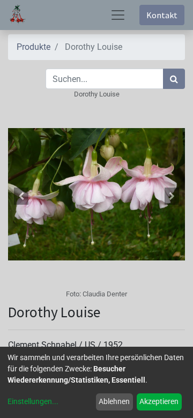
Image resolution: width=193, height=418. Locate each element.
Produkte (33, 47)
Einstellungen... (33, 401)
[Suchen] (174, 79)
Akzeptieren (159, 401)
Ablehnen (114, 401)
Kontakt (161, 15)
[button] (21, 196)
